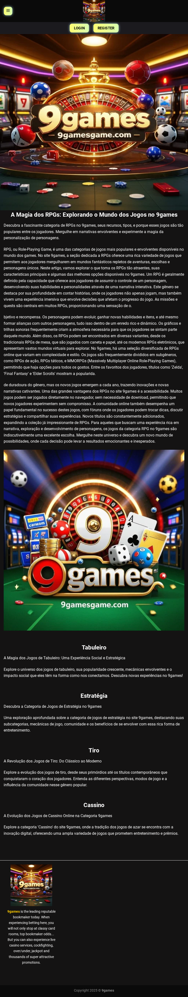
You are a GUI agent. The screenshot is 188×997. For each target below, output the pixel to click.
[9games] (94, 11)
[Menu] (8, 11)
